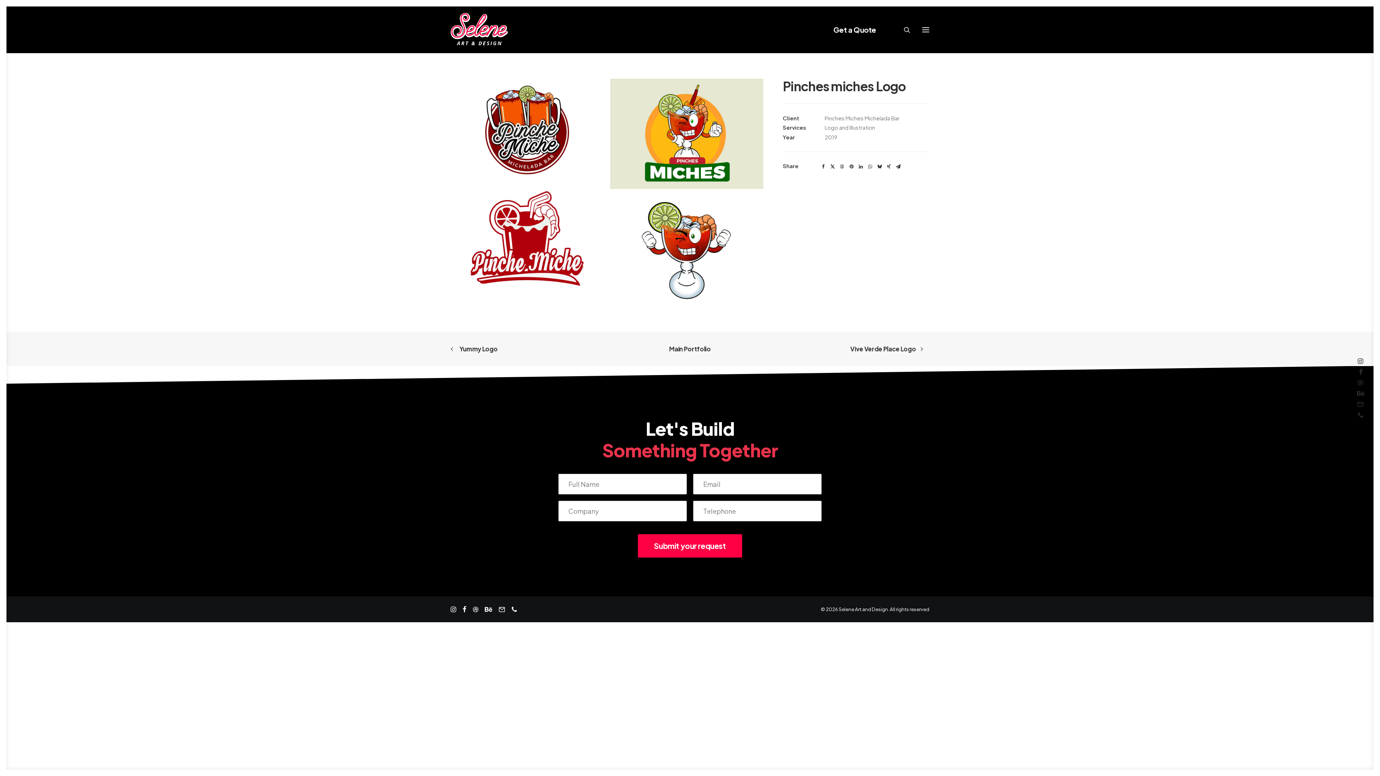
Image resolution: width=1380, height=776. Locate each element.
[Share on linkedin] (860, 166)
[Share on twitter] (832, 166)
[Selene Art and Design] (479, 30)
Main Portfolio (689, 349)
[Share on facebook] (823, 166)
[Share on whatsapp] (870, 166)
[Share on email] (898, 166)
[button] (925, 29)
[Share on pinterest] (851, 166)
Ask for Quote (19, 737)
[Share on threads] (842, 166)
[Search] (903, 30)
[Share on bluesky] (879, 166)
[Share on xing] (888, 166)
